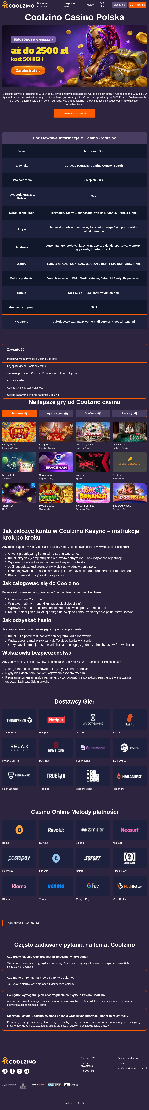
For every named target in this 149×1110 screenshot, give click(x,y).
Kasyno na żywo (54, 413)
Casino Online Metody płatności (25, 387)
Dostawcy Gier (15, 380)
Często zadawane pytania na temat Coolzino (33, 394)
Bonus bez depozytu (42, 4)
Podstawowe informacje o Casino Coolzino (32, 358)
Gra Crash (90, 413)
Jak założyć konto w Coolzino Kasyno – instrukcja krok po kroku (44, 373)
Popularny (17, 413)
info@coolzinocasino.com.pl (132, 1068)
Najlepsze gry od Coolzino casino (26, 366)
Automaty (127, 413)
